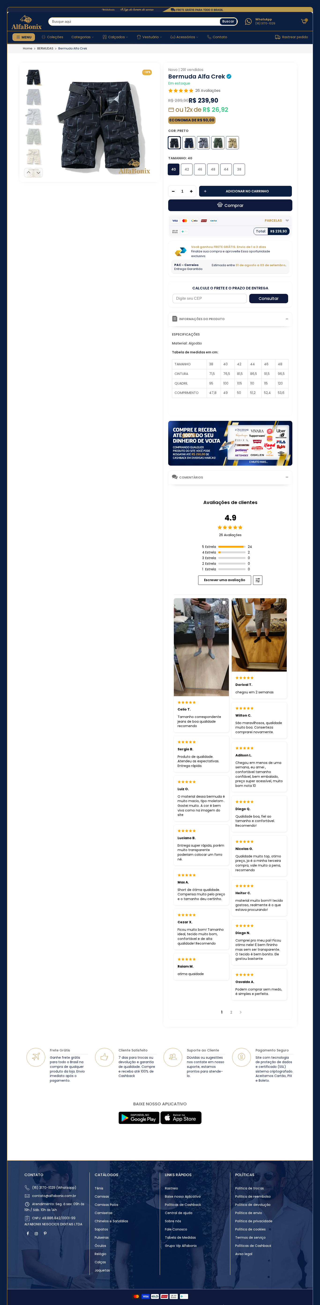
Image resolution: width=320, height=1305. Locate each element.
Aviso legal (243, 1254)
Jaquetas (102, 1270)
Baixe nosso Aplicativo (183, 1196)
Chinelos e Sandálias (111, 1221)
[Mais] (192, 191)
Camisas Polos (106, 1204)
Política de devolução (253, 1204)
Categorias (81, 37)
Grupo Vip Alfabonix (181, 1245)
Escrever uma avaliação (224, 580)
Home (27, 48)
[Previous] (53, 122)
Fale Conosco (176, 1229)
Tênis (99, 1188)
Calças (100, 1262)
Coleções (55, 37)
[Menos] (171, 191)
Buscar (228, 21)
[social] (28, 1233)
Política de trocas (249, 1188)
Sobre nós (173, 1221)
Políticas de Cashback (183, 1204)
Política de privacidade (253, 1221)
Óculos (100, 1245)
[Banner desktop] (160, 9)
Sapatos (101, 1229)
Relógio (100, 1254)
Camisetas (103, 1213)
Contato (220, 37)
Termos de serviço (250, 1237)
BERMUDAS (45, 48)
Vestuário (150, 37)
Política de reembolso (253, 1196)
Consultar (269, 298)
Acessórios (185, 37)
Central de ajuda (178, 1213)
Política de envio (248, 1213)
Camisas (102, 1196)
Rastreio (171, 1188)
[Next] (147, 122)
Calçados (116, 37)
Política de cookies (250, 1229)
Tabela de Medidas (180, 1237)
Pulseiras (102, 1237)
